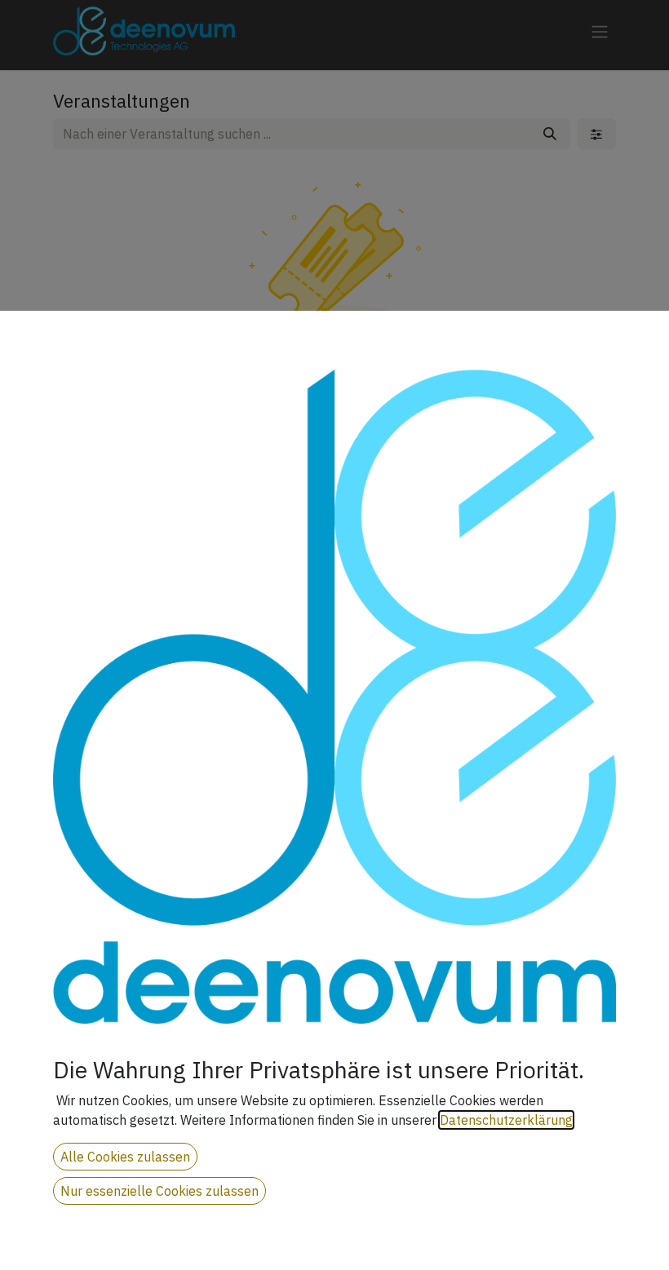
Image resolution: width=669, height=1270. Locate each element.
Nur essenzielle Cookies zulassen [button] (159, 1191)
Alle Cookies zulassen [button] (125, 1156)
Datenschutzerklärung (506, 1120)
